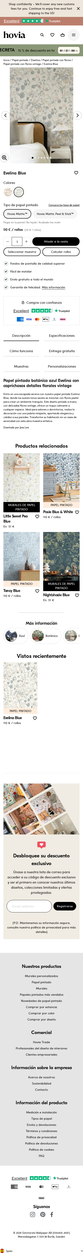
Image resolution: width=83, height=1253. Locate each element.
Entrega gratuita (62, 351)
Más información (53, 287)
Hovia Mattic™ (17, 214)
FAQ (41, 1156)
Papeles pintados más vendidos (41, 994)
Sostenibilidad (41, 1083)
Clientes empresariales (41, 1054)
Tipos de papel (41, 1118)
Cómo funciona (21, 351)
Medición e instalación (41, 1112)
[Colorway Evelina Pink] (8, 192)
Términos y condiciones (41, 1131)
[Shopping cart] (62, 35)
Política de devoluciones (41, 1143)
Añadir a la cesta (56, 241)
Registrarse (65, 906)
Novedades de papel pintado (41, 1001)
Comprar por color (42, 1013)
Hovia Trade (41, 1042)
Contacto (41, 1090)
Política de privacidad (41, 1137)
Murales (41, 988)
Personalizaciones (62, 366)
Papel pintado (20, 60)
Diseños (35, 60)
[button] (52, 35)
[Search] (42, 35)
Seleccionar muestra (22, 252)
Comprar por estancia (41, 1007)
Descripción (21, 335)
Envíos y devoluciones (41, 1125)
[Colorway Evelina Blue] (19, 192)
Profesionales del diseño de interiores (41, 1048)
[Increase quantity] (26, 241)
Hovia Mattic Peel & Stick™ (55, 214)
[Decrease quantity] (7, 241)
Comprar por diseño (41, 1019)
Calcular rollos (61, 252)
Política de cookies (41, 1149)
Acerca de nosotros (41, 1077)
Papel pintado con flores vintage (22, 64)
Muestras (21, 366)
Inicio (6, 60)
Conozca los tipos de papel (64, 205)
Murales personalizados (41, 976)
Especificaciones (62, 335)
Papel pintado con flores (57, 60)
